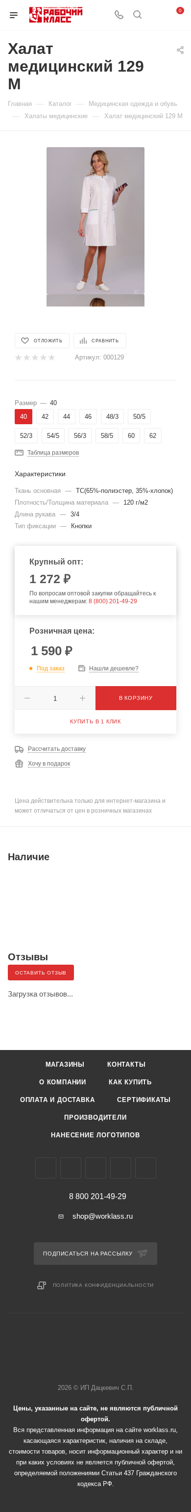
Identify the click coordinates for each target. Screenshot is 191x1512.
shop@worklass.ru (102, 1216)
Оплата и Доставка (57, 1099)
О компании (62, 1082)
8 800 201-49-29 (97, 1197)
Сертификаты (144, 1099)
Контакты (126, 1064)
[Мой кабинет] (155, 15)
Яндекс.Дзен (145, 1168)
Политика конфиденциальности (103, 1285)
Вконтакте (45, 1168)
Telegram (70, 1168)
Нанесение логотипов (95, 1135)
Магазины (65, 1064)
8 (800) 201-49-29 (113, 601)
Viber (95, 1168)
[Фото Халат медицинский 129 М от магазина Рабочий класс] (95, 220)
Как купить (130, 1082)
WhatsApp (120, 1168)
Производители (95, 1117)
